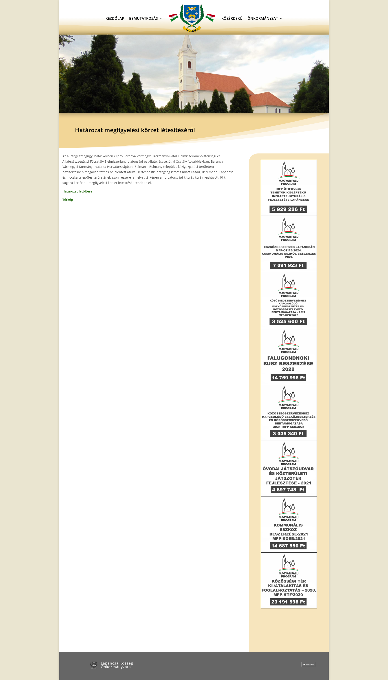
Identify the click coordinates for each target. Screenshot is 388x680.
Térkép (67, 199)
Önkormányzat (262, 18)
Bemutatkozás (143, 18)
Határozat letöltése (77, 191)
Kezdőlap (115, 18)
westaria (310, 664)
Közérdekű (231, 18)
